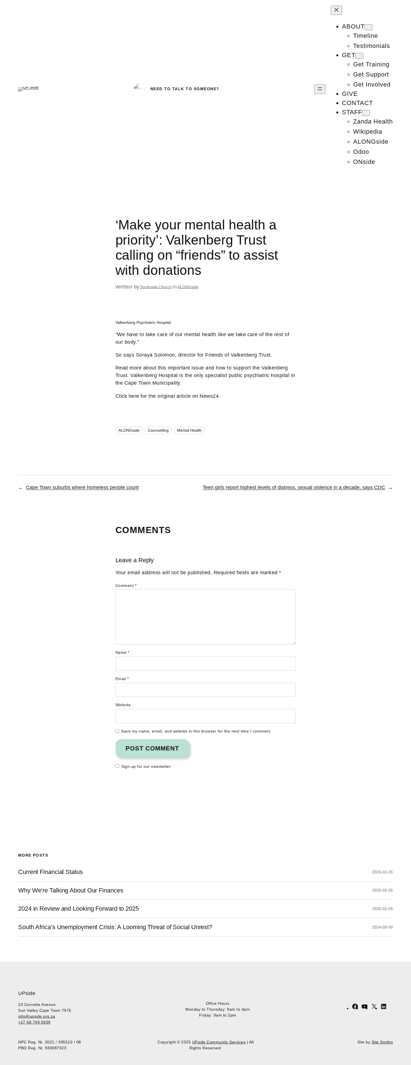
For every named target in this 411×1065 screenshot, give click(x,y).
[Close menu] (336, 10)
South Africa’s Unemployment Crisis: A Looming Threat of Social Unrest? (115, 927)
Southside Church (156, 287)
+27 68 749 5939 (34, 1022)
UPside (26, 993)
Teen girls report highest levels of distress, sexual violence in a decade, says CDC (294, 487)
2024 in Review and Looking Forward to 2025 (78, 908)
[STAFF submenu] (366, 113)
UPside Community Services (219, 1042)
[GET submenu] (359, 56)
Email (122, 678)
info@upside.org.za (36, 1016)
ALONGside (188, 287)
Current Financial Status (50, 872)
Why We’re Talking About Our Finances (70, 890)
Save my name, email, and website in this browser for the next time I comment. (196, 731)
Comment (126, 585)
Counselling (158, 430)
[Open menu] (319, 89)
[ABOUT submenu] (368, 27)
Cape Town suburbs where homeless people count (82, 487)
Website (123, 705)
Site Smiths (382, 1042)
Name (122, 652)
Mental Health (189, 430)
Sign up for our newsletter (146, 766)
